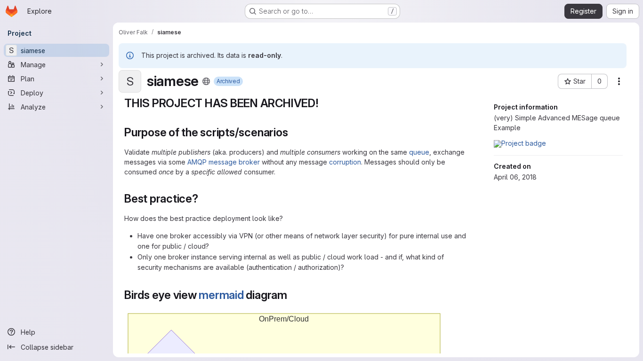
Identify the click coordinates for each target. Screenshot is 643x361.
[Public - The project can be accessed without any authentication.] (206, 81)
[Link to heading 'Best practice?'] (204, 198)
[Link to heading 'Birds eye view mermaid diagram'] (293, 295)
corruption (345, 162)
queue (419, 152)
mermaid (221, 295)
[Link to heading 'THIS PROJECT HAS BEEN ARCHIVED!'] (325, 103)
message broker (234, 162)
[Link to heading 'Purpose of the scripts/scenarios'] (294, 132)
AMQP (197, 162)
